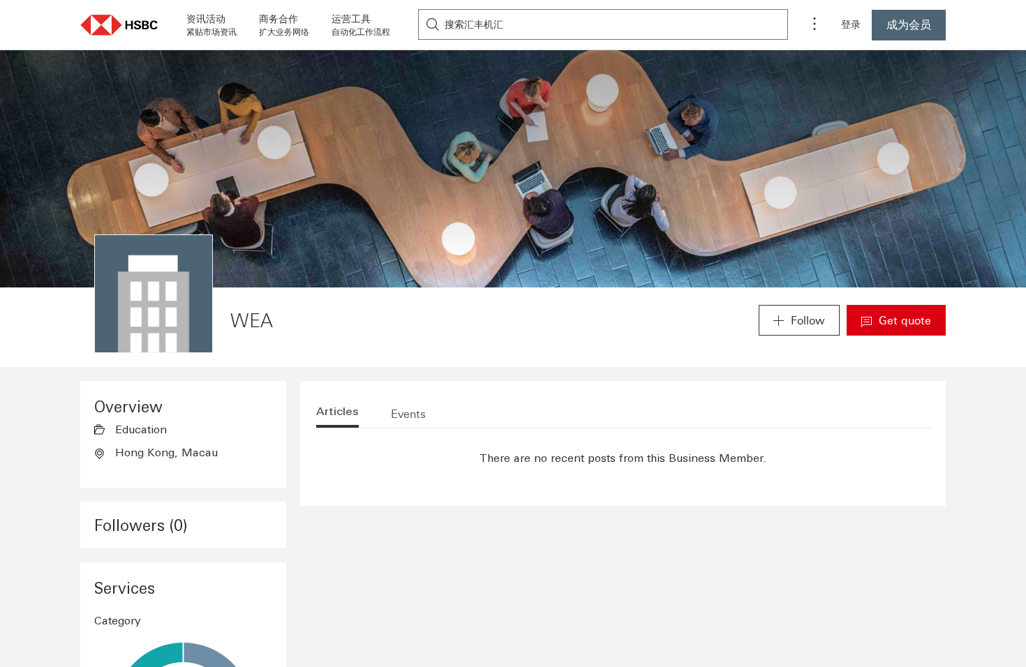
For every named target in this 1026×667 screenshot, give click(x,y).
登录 (851, 24)
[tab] (337, 414)
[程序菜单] (814, 25)
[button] (119, 25)
